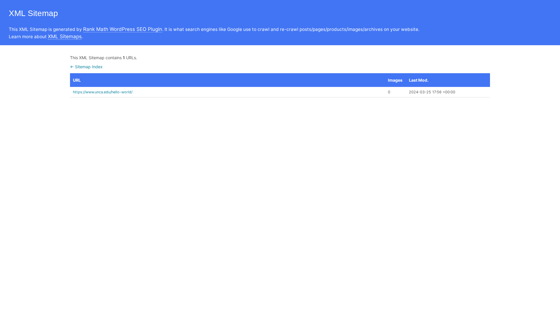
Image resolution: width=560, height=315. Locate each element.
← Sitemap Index (86, 66)
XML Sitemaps (65, 36)
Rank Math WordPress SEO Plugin (122, 29)
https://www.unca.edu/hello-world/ (102, 92)
